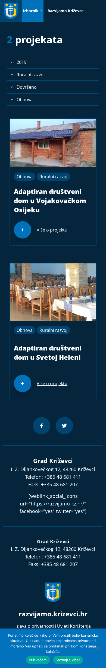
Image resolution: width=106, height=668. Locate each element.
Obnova (25, 177)
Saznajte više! (68, 660)
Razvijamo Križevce (65, 10)
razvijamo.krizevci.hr (53, 613)
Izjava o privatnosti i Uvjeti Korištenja (53, 626)
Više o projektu (52, 230)
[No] (97, 648)
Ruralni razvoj (53, 177)
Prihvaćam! (38, 660)
